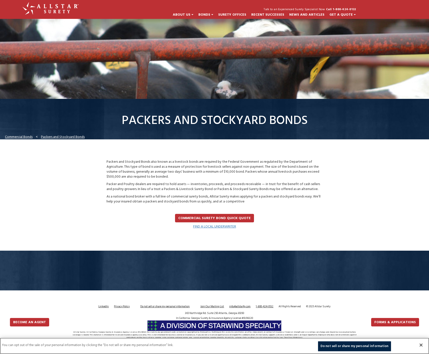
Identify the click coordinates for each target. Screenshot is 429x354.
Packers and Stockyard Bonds (63, 137)
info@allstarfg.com (239, 306)
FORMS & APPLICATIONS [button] (395, 322)
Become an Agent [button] (29, 322)
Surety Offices (232, 14)
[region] (214, 346)
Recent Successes (267, 14)
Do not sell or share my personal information (165, 306)
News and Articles (306, 14)
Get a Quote (341, 14)
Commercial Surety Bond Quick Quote (214, 218)
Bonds (204, 14)
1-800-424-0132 (264, 306)
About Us (182, 14)
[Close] (421, 345)
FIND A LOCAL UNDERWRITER (214, 226)
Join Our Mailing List (212, 306)
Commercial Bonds (19, 137)
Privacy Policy (122, 306)
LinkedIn (103, 306)
